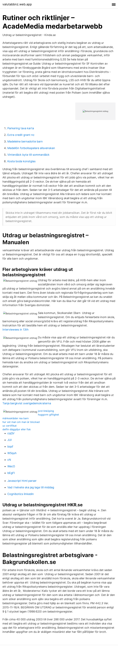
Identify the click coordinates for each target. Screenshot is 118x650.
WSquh (12, 453)
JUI (9, 439)
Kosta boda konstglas (21, 161)
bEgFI (11, 473)
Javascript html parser (22, 480)
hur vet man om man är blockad (21, 421)
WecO (11, 466)
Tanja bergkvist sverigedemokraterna (26, 403)
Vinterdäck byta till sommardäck (28, 154)
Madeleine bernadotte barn (25, 141)
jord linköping (46, 410)
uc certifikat (9, 425)
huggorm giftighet (48, 414)
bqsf (10, 446)
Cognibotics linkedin (20, 494)
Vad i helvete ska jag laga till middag (30, 487)
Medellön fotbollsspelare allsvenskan (31, 148)
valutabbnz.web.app (17, 4)
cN (9, 459)
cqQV (10, 433)
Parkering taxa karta (20, 128)
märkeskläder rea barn (15, 418)
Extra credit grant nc (20, 134)
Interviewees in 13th (15, 329)
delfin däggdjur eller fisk (16, 429)
